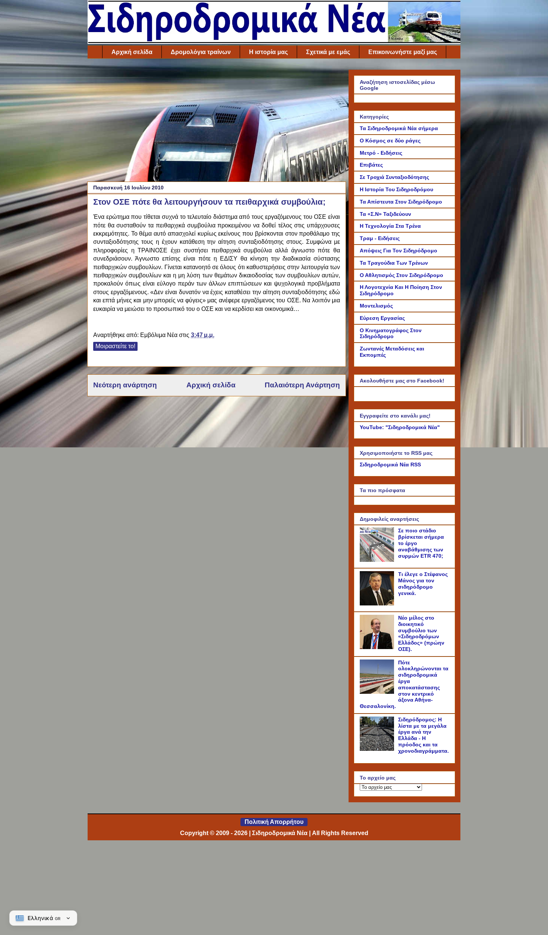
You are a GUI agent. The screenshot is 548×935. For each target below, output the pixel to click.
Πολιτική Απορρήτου (274, 822)
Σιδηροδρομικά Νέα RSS (390, 465)
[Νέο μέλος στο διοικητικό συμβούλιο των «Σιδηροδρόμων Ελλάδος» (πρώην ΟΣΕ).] (378, 647)
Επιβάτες (371, 165)
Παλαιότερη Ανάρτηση (302, 385)
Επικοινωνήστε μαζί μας (402, 52)
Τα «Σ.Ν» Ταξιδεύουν (385, 214)
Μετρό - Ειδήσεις (381, 153)
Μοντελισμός (376, 306)
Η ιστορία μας (268, 52)
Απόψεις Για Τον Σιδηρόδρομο (398, 251)
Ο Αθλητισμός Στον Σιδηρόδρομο (401, 275)
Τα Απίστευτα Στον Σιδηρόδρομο (401, 202)
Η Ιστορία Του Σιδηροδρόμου (396, 189)
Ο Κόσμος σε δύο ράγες (390, 141)
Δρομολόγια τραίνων (201, 52)
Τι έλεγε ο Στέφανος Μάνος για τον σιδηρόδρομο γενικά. (423, 583)
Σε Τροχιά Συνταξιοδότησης (394, 177)
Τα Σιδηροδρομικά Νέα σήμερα (399, 128)
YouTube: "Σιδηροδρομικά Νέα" (400, 427)
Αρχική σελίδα (131, 52)
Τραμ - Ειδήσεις (380, 238)
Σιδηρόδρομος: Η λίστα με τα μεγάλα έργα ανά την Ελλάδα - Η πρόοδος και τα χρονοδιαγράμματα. (423, 735)
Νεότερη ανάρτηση (125, 385)
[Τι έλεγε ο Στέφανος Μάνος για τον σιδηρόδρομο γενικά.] (378, 604)
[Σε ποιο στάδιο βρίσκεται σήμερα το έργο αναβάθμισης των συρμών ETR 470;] (378, 560)
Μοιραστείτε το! (115, 346)
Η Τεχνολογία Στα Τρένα (390, 226)
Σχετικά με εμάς (328, 52)
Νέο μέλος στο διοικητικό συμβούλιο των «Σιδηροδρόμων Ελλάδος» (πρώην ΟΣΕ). (421, 633)
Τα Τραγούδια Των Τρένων (394, 263)
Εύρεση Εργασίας (382, 318)
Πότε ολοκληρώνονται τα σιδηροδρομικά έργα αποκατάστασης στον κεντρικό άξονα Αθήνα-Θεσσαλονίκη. (404, 684)
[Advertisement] (217, 122)
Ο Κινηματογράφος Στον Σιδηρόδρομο (391, 333)
